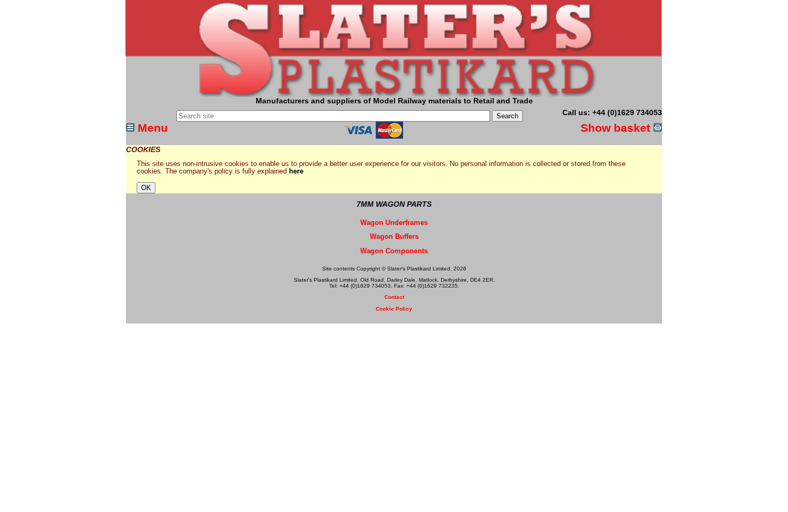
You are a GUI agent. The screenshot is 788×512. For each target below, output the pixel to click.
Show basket (617, 128)
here (296, 171)
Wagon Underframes (394, 223)
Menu (151, 128)
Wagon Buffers (394, 236)
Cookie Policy (394, 309)
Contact (394, 297)
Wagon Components (394, 251)
